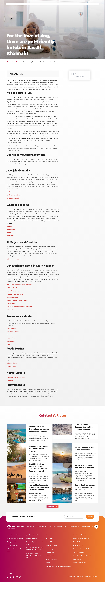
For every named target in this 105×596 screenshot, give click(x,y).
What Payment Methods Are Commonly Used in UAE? (34, 548)
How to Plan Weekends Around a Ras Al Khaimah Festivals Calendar (39, 487)
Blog (14, 62)
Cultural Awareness (12, 545)
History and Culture (12, 542)
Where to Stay (31, 526)
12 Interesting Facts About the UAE (35, 543)
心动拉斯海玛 (77, 559)
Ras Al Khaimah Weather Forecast (83, 535)
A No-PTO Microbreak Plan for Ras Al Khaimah (84, 467)
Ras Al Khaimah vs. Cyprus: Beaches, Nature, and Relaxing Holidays (39, 429)
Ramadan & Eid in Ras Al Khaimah (83, 549)
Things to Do (20, 526)
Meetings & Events (87, 526)
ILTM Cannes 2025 (78, 545)
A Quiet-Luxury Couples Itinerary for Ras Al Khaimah (38, 449)
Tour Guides (49, 538)
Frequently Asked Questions (81, 538)
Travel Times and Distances (15, 535)
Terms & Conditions (51, 559)
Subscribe (90, 517)
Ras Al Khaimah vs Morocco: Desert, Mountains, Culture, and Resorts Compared (38, 467)
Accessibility (49, 549)
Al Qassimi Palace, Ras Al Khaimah (14, 550)
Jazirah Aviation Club (32, 535)
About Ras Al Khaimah (55, 526)
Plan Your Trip (42, 526)
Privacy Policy (50, 552)
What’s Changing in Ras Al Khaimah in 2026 (84, 449)
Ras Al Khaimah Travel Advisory (82, 556)
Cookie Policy (50, 556)
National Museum (31, 538)
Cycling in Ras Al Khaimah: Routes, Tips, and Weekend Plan (84, 427)
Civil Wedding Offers (79, 552)
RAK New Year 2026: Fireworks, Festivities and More (33, 555)
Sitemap (48, 562)
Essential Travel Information (15, 538)
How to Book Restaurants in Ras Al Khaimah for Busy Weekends (85, 487)
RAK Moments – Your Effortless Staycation (58, 566)
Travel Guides (77, 542)
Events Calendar (74, 526)
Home (9, 62)
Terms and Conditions (79, 562)
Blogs (18, 62)
